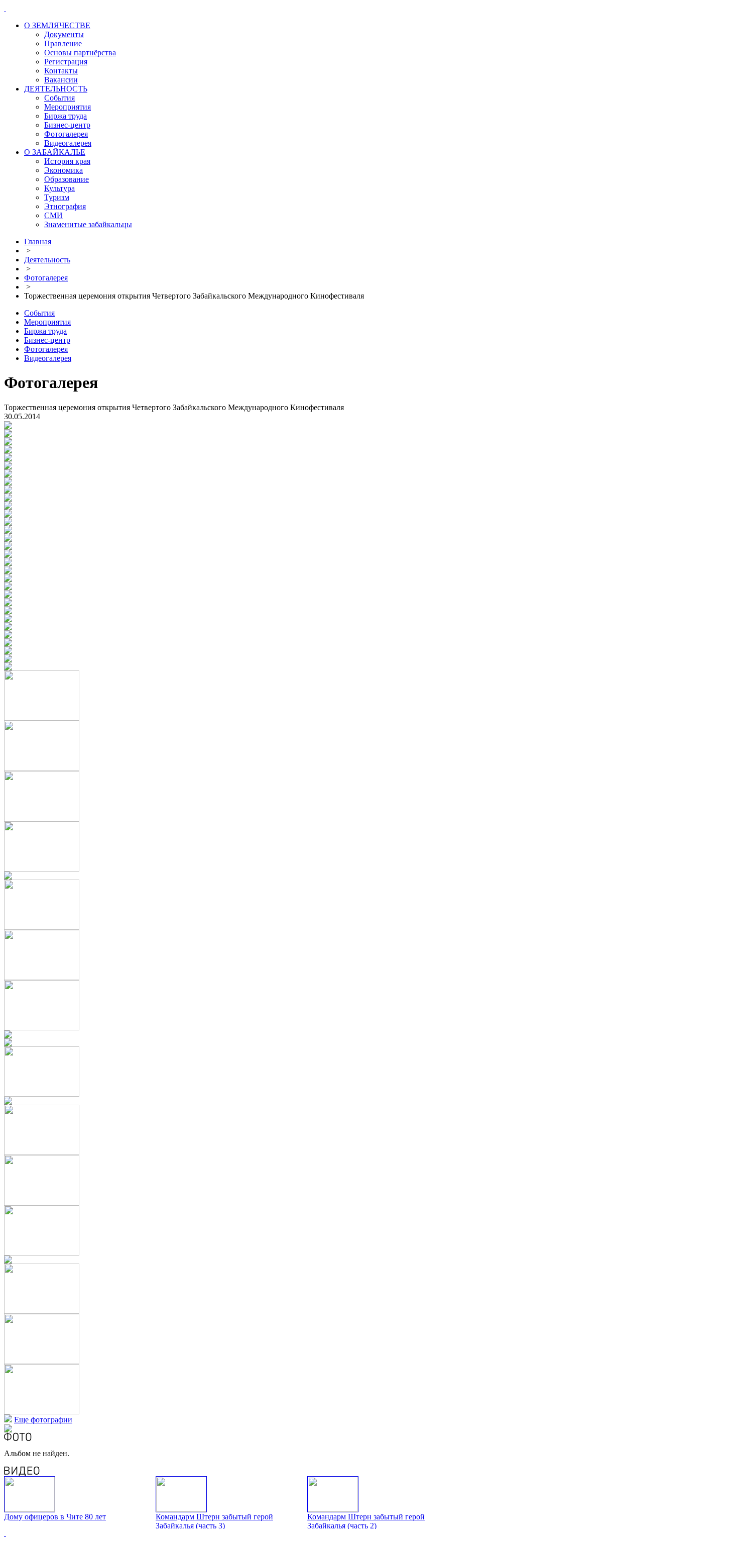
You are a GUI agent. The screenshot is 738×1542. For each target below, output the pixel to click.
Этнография (65, 206)
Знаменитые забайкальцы (88, 224)
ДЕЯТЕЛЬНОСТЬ (55, 88)
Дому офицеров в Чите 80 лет (55, 1516)
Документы (64, 34)
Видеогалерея (67, 143)
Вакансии (61, 79)
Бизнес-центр (67, 125)
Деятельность (47, 259)
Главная (37, 241)
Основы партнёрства (80, 52)
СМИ (53, 215)
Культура (59, 188)
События (59, 97)
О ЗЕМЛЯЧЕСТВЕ (57, 25)
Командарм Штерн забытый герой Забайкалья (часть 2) (366, 1521)
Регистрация (65, 61)
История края (67, 161)
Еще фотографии (43, 1419)
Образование (66, 179)
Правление (63, 43)
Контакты (61, 70)
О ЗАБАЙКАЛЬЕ (54, 152)
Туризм (56, 197)
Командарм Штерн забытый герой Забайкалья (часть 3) (214, 1521)
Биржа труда (65, 116)
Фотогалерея (66, 134)
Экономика (63, 170)
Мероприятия (67, 107)
